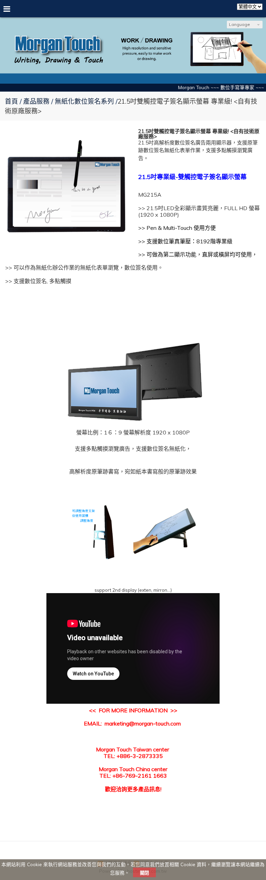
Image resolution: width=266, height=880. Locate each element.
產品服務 (37, 101)
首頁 (11, 101)
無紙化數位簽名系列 (84, 101)
